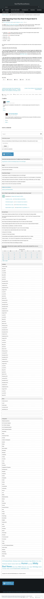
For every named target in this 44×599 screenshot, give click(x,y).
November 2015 (5, 306)
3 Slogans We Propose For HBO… (17, 196)
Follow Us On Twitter (6, 187)
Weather (3, 549)
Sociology (4, 528)
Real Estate (4, 517)
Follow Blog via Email (6, 138)
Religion (3, 520)
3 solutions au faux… (9, 199)
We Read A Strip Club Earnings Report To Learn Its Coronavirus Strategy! (15, 227)
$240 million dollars (23, 54)
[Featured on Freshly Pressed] (8, 155)
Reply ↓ (4, 110)
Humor (7, 9)
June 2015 (4, 317)
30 (8, 259)
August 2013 (4, 363)
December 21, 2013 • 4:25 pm (13, 115)
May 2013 (4, 369)
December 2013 (5, 355)
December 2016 (5, 281)
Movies (3, 498)
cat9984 (8, 101)
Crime (3, 461)
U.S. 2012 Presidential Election (7, 545)
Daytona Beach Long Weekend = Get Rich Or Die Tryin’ (12, 225)
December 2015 (5, 304)
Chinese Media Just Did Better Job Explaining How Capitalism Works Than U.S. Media (17, 236)
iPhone (3, 490)
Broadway (4, 450)
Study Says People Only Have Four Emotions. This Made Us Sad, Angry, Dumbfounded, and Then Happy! (21, 179)
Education (4, 465)
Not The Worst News (8, 22)
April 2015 (4, 321)
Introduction (4, 488)
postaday (36, 94)
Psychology (4, 515)
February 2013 (4, 376)
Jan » (6, 260)
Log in (3, 403)
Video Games (4, 547)
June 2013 (4, 367)
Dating (3, 463)
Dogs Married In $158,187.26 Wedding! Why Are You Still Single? (14, 161)
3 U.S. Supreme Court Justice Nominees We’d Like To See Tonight (14, 229)
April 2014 (4, 346)
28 (37, 257)
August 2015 (4, 312)
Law (3, 492)
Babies (3, 444)
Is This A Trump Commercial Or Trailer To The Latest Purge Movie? (14, 219)
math (24, 94)
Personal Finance (5, 507)
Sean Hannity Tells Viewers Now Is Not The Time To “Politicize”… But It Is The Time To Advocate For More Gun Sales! (21, 217)
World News (5, 12)
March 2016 (4, 298)
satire (5, 95)
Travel (3, 541)
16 (8, 256)
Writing (3, 555)
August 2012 (4, 388)
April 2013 (4, 372)
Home (3, 14)
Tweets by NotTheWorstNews (7, 189)
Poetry (3, 511)
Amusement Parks (5, 435)
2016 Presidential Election (17, 12)
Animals (3, 437)
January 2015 (4, 327)
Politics (33, 9)
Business (39, 9)
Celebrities (4, 454)
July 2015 (4, 315)
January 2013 (4, 378)
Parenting (4, 503)
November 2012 (5, 382)
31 (14, 259)
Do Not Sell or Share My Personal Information (32, 591)
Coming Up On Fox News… (7, 232)
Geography (4, 477)
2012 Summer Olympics (6, 423)
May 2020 (4, 274)
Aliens (3, 433)
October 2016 (4, 285)
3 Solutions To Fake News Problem (8, 234)
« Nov (3, 260)
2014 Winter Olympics (6, 425)
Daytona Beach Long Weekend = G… (23, 207)
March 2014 (4, 348)
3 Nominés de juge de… (9, 201)
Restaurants (4, 522)
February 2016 (4, 300)
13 (31, 254)
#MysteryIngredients (5, 420)
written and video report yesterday (12, 24)
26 (25, 257)
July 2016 (4, 291)
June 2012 (4, 393)
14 (37, 254)
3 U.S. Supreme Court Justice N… (22, 201)
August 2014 (4, 338)
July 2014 (4, 340)
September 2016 (5, 287)
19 (25, 256)
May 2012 (4, 395)
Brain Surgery (4, 448)
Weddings (4, 551)
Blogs (3, 446)
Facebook (4, 473)
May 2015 (4, 319)
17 (14, 256)
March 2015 (4, 323)
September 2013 (5, 361)
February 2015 (4, 325)
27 (31, 257)
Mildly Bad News (15, 9)
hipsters (18, 94)
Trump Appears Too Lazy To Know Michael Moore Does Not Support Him (15, 240)
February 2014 (4, 350)
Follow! (5, 146)
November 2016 (5, 283)
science (3, 526)
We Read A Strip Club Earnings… (21, 204)
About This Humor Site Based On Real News (10, 167)
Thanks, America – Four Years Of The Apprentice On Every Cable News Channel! (17, 238)
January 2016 (4, 302)
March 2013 (4, 374)
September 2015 (5, 310)
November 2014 (5, 331)
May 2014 (4, 344)
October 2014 (4, 334)
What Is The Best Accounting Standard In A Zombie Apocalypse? (13, 181)
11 (20, 254)
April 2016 (4, 296)
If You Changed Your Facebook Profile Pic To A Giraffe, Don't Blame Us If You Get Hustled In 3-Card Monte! (21, 177)
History (3, 482)
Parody (30, 94)
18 (20, 256)
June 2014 (4, 342)
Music (3, 501)
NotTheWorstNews (22, 4)
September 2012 (5, 386)
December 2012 (5, 380)
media (27, 94)
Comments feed (5, 407)
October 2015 (4, 308)
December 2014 (5, 329)
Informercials (4, 486)
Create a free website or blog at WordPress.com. (12, 591)
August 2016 (4, 289)
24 (14, 257)
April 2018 (4, 279)
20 (31, 256)
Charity (3, 456)
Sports (3, 530)
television (4, 534)
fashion (3, 475)
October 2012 (4, 384)
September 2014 (5, 336)
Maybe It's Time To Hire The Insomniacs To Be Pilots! (11, 183)
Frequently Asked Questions (7, 169)
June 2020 (4, 272)
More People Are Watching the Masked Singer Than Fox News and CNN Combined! (17, 221)
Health (3, 479)
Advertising (4, 431)
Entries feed (4, 405)
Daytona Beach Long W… (10, 207)
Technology (25, 9)
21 (37, 256)
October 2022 (4, 266)
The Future (4, 539)
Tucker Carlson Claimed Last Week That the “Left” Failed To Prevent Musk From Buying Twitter (19, 214)
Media (3, 494)
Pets (3, 509)
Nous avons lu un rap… (9, 204)
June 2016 (4, 293)
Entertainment (4, 469)
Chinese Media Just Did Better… (20, 199)
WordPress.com (5, 409)
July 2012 (4, 391)
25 (20, 257)
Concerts (3, 458)
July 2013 (4, 365)
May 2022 (4, 268)
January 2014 (4, 353)
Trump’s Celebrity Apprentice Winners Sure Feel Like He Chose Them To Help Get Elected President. (20, 223)
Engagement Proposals (6, 467)
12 (25, 254)
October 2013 (4, 359)
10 (14, 254)
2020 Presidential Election (7, 429)
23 (8, 257)
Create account (5, 400)
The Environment (5, 536)
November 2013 (5, 357)
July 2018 (4, 277)
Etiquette (3, 471)
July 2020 (4, 270)
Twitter (3, 543)
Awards (3, 442)
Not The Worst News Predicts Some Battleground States (12, 242)
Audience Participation (6, 439)
